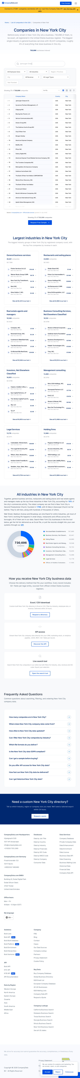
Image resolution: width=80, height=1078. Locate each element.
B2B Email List (39, 980)
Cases (36, 944)
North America (9, 992)
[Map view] (74, 90)
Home (7, 22)
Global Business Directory (43, 977)
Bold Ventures (9, 954)
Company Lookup (40, 951)
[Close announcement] (77, 10)
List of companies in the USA (21, 22)
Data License (64, 852)
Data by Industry (40, 845)
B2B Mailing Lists (40, 991)
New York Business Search (44, 1027)
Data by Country (40, 842)
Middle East (8, 1010)
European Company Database (45, 984)
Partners (37, 954)
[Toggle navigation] (76, 3)
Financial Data (65, 869)
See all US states (40, 1030)
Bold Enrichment (10, 947)
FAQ (35, 934)
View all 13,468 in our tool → (58, 419)
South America (9, 1006)
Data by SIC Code (40, 852)
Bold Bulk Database (11, 941)
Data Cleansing (65, 859)
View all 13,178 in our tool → (21, 475)
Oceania (7, 999)
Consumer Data (39, 863)
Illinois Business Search (42, 1023)
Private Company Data (68, 842)
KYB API (7, 973)
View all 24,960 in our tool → (58, 301)
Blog (35, 937)
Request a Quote (40, 997)
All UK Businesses (40, 987)
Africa (6, 1013)
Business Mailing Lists (68, 863)
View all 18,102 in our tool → (58, 360)
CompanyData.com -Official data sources (22, 212)
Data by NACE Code (41, 856)
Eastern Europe (9, 996)
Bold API (7, 937)
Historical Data (65, 866)
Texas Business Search (42, 1017)
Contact (36, 941)
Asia (5, 1003)
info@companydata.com (13, 845)
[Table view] (63, 90)
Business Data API (66, 856)
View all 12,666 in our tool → (59, 475)
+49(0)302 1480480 (11, 867)
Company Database (67, 838)
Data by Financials (40, 849)
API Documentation (11, 977)
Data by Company (40, 859)
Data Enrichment (66, 849)
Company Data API (66, 873)
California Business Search (44, 1010)
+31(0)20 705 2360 (11, 848)
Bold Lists (7, 934)
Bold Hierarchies (10, 951)
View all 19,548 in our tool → (21, 360)
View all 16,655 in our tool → (22, 419)
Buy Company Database (42, 973)
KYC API (7, 970)
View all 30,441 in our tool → (21, 301)
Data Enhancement (66, 845)
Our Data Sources (40, 947)
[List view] (70, 90)
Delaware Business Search (44, 1013)
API (22, 525)
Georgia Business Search (43, 1020)
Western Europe (10, 989)
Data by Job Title (40, 838)
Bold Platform (9, 944)
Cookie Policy (39, 961)
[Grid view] (66, 90)
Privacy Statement (40, 958)
